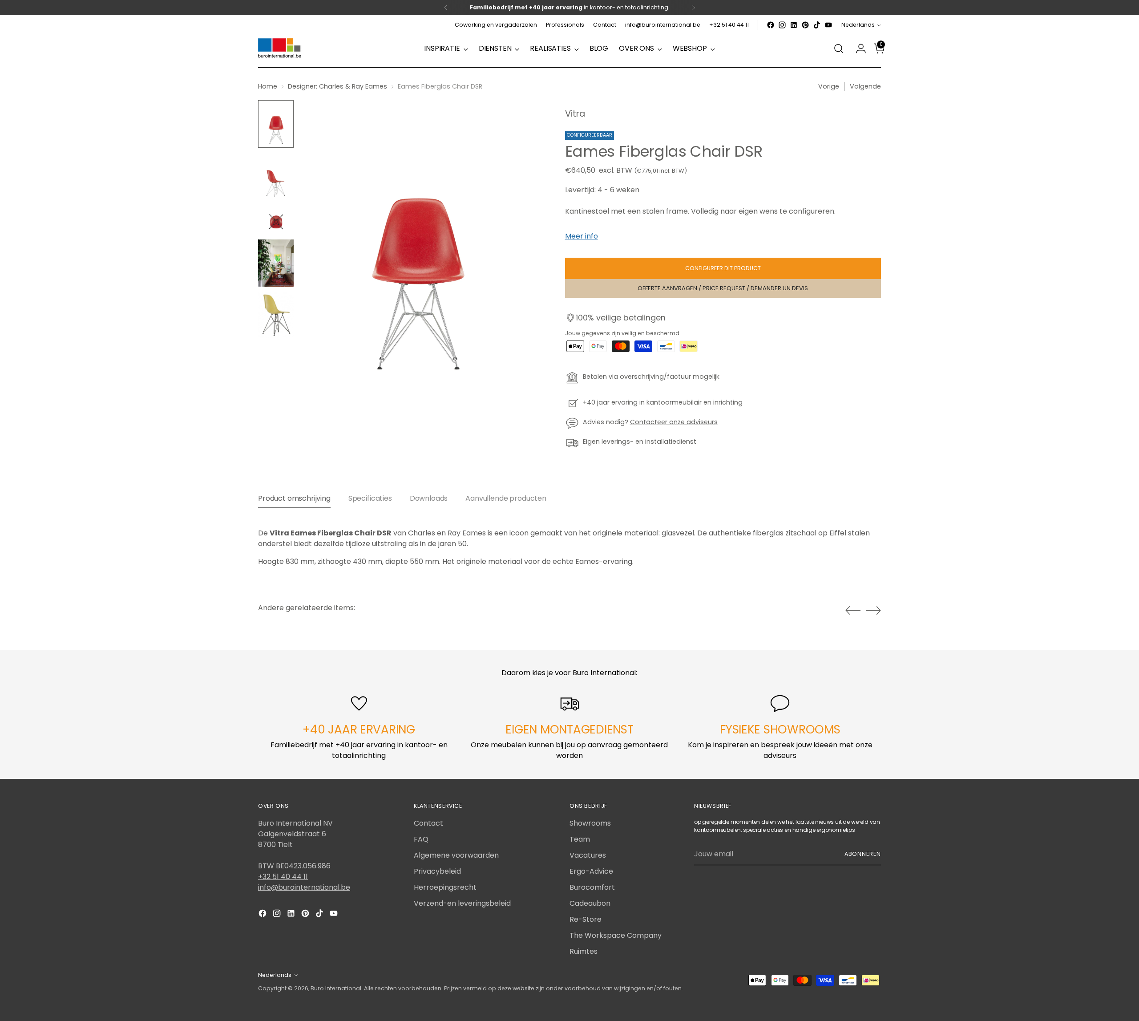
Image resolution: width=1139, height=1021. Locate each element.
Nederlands (858, 24)
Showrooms (590, 823)
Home (267, 86)
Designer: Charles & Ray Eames (337, 86)
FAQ (421, 839)
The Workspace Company (616, 935)
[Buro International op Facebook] (771, 25)
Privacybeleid (437, 871)
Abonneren (862, 854)
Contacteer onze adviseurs (674, 421)
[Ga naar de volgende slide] (873, 610)
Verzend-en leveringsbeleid (462, 903)
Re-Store (586, 919)
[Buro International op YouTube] (828, 25)
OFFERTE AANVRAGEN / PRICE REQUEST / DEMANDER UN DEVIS (723, 288)
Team (580, 839)
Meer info (581, 236)
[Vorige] (446, 7)
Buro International (336, 988)
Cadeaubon (590, 903)
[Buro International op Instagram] (782, 25)
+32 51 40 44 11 (283, 876)
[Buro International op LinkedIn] (794, 25)
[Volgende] (693, 7)
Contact (428, 823)
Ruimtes (584, 951)
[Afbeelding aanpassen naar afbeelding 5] (276, 314)
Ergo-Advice (591, 871)
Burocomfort (592, 887)
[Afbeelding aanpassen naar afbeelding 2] (276, 176)
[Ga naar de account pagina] (857, 48)
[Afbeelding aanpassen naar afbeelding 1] (276, 123)
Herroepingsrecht (445, 887)
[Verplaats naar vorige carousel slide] (852, 610)
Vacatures (588, 855)
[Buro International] (280, 48)
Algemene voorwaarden (456, 855)
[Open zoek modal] (839, 48)
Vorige (828, 86)
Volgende (865, 86)
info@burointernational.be (304, 887)
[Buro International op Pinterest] (805, 25)
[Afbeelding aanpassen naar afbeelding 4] (276, 263)
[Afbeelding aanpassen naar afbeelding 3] (276, 220)
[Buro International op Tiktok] (817, 25)
